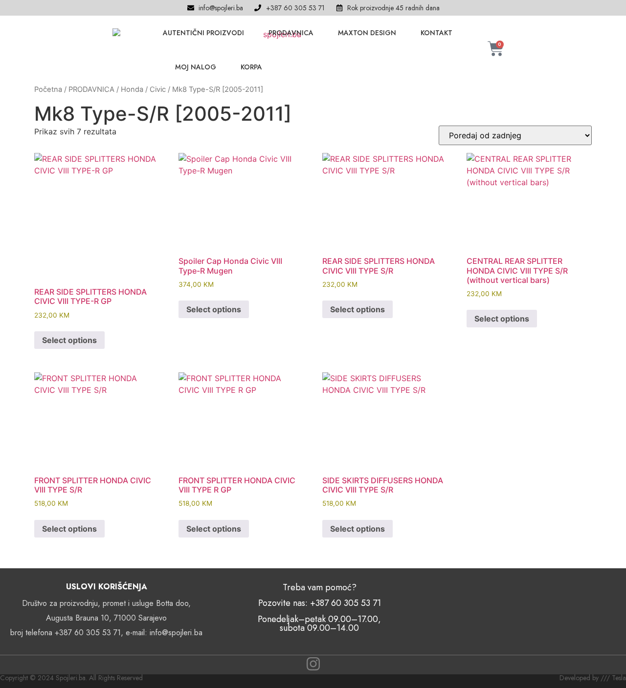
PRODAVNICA (290, 33)
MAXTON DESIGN (367, 33)
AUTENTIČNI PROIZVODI (203, 33)
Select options (69, 340)
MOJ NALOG (195, 67)
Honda (132, 89)
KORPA (251, 67)
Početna (48, 89)
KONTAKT (436, 33)
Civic (158, 89)
